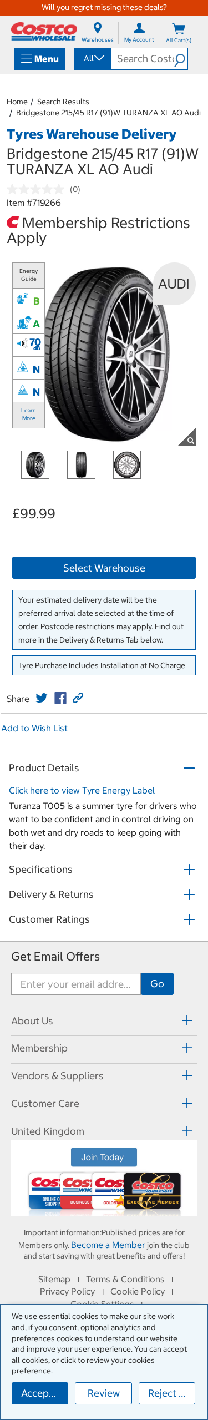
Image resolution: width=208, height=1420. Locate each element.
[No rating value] (38, 189)
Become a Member (108, 1244)
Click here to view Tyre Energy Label (82, 790)
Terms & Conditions (125, 1279)
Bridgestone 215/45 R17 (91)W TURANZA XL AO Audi (108, 113)
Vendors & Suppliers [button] (57, 1075)
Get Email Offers (55, 956)
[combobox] (92, 58)
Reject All (169, 1393)
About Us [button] (32, 1020)
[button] (180, 58)
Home (17, 102)
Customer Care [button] (45, 1103)
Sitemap (54, 1279)
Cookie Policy (137, 1291)
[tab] (104, 1020)
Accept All (44, 1393)
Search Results (63, 102)
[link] (41, 698)
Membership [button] (39, 1048)
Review (104, 1393)
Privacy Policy (67, 1291)
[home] (44, 31)
